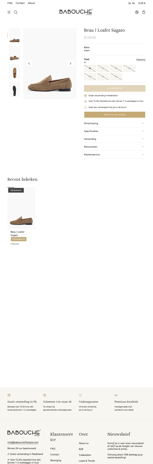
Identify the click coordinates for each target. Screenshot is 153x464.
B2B (81, 449)
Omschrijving (91, 123)
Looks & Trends (87, 460)
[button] (115, 114)
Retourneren (90, 146)
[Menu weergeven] (9, 12)
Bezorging (55, 460)
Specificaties (91, 131)
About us (83, 443)
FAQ (9, 3)
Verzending (90, 139)
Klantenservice (92, 154)
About (31, 3)
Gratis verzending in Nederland (102, 95)
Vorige (29, 63)
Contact (20, 3)
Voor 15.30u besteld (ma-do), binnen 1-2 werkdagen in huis (115, 101)
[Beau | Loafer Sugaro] (21, 208)
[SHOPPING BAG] (143, 12)
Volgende (71, 63)
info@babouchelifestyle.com (22, 442)
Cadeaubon (85, 454)
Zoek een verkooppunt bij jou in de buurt (107, 107)
